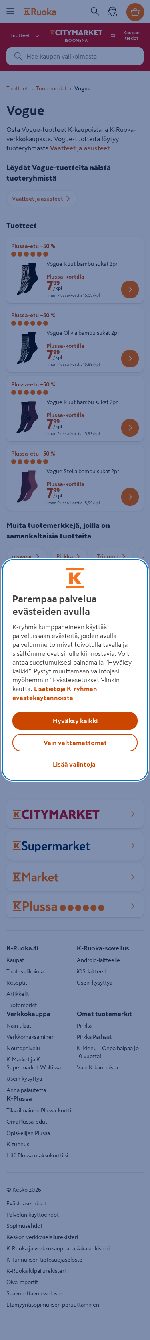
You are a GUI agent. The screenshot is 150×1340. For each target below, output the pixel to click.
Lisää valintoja (74, 764)
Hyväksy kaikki (75, 721)
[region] (75, 670)
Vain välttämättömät (75, 742)
